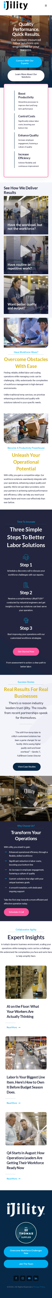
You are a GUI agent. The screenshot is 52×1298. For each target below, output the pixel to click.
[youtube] (29, 1278)
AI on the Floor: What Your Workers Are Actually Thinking (23, 1011)
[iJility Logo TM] (15, 2)
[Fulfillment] (26, 1037)
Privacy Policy (39, 1287)
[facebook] (16, 1278)
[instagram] (22, 1278)
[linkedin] (35, 1278)
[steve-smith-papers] (26, 1113)
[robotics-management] (26, 966)
